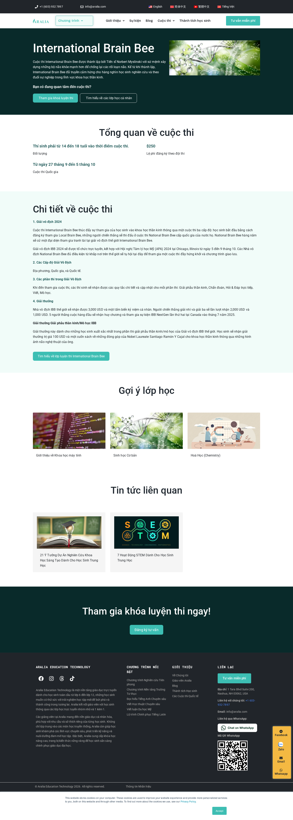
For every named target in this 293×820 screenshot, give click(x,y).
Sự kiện (135, 21)
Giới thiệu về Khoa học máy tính (58, 455)
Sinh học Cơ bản (125, 455)
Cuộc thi (164, 21)
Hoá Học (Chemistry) (205, 455)
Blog (149, 21)
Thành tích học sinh (194, 21)
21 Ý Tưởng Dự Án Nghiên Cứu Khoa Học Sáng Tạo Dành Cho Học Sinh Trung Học (69, 560)
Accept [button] (219, 810)
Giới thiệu (113, 21)
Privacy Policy (188, 801)
